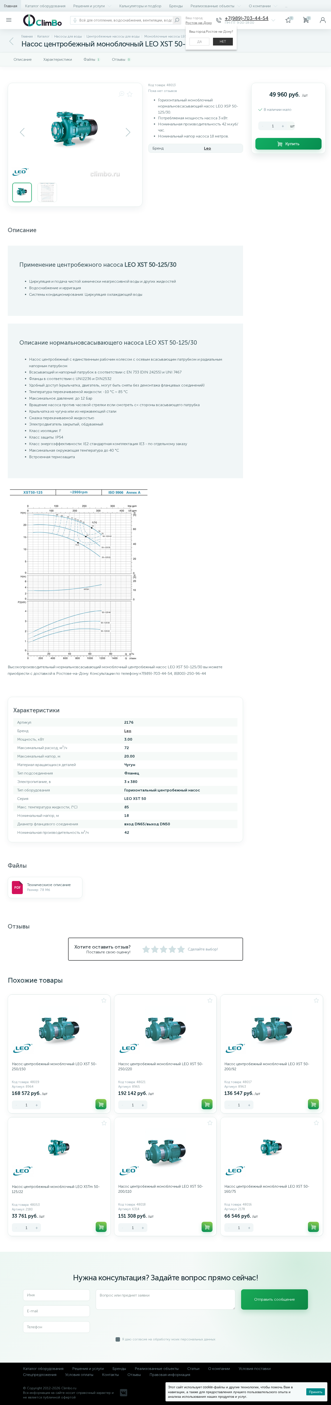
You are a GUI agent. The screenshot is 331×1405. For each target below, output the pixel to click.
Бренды (176, 6)
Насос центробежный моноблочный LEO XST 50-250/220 (160, 1066)
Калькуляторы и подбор (140, 6)
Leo (207, 148)
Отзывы (134, 1374)
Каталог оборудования (45, 6)
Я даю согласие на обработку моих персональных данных (168, 1339)
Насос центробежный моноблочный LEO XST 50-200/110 (160, 1189)
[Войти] (323, 20)
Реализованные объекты (212, 6)
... (286, 6)
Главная (10, 6)
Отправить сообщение (274, 1299)
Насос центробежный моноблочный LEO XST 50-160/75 (266, 1189)
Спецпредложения (39, 1374)
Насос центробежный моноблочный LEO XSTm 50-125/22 (56, 1189)
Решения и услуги (89, 6)
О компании (260, 6)
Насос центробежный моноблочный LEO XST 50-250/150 (54, 1066)
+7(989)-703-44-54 (246, 18)
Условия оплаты (79, 1374)
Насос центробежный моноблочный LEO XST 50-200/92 (266, 1066)
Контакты (110, 1374)
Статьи (193, 1368)
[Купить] (100, 1104)
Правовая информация (170, 1374)
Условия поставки (255, 1368)
